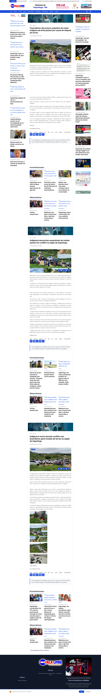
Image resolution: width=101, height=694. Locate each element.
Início (11, 11)
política (31, 208)
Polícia (24, 11)
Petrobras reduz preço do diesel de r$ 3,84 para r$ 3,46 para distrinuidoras (50, 186)
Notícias (15, 11)
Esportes (51, 11)
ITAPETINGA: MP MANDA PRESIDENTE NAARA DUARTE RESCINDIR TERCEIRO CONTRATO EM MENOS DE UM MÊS (65, 612)
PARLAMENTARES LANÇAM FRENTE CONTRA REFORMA (49, 374)
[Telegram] (66, 60)
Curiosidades (38, 11)
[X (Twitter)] (64, 60)
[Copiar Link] (69, 60)
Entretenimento (45, 11)
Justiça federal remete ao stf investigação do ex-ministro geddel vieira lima (17, 123)
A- (81, 11)
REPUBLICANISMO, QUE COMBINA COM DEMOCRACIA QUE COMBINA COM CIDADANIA (50, 412)
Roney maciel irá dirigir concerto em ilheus (17, 144)
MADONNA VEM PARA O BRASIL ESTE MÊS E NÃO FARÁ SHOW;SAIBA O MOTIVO (65, 412)
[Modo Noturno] (87, 11)
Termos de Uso (72, 686)
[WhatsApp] (59, 60)
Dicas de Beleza (30, 11)
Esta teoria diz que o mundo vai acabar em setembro (17, 163)
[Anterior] (56, 6)
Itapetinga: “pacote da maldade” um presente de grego (82, 40)
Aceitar (81, 691)
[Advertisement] (50, 86)
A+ (83, 11)
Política (20, 11)
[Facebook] (61, 60)
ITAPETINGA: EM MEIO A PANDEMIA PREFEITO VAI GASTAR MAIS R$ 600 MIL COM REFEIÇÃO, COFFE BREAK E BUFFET (64, 378)
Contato (56, 11)
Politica (45, 404)
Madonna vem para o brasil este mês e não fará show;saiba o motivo (50, 216)
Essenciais (88, 691)
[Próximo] (90, 6)
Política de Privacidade (80, 686)
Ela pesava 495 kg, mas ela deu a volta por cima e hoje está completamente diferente (17, 78)
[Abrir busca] (90, 11)
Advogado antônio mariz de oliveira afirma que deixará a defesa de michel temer (83, 118)
